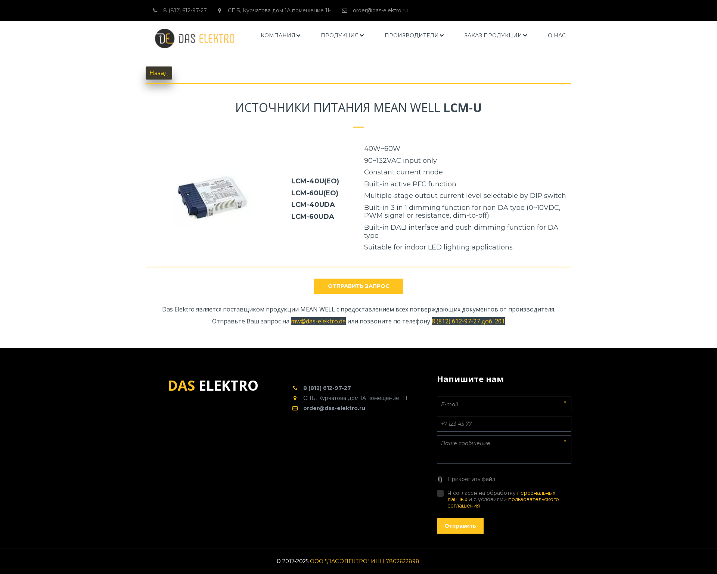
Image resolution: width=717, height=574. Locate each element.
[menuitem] (281, 36)
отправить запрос (358, 286)
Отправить (460, 525)
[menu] (413, 36)
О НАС (557, 35)
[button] (281, 36)
